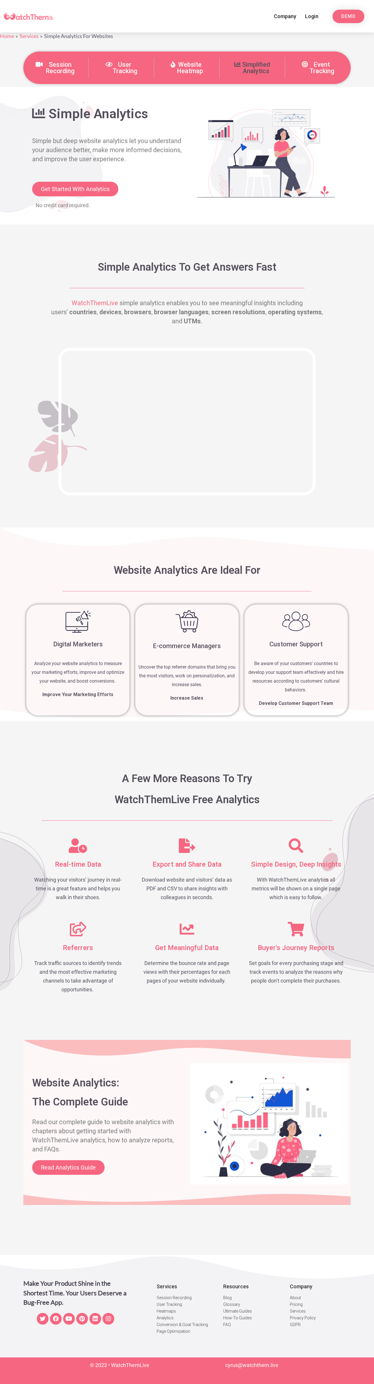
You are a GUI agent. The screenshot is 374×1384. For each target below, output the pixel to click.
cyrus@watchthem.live (251, 1365)
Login (311, 16)
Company (285, 16)
